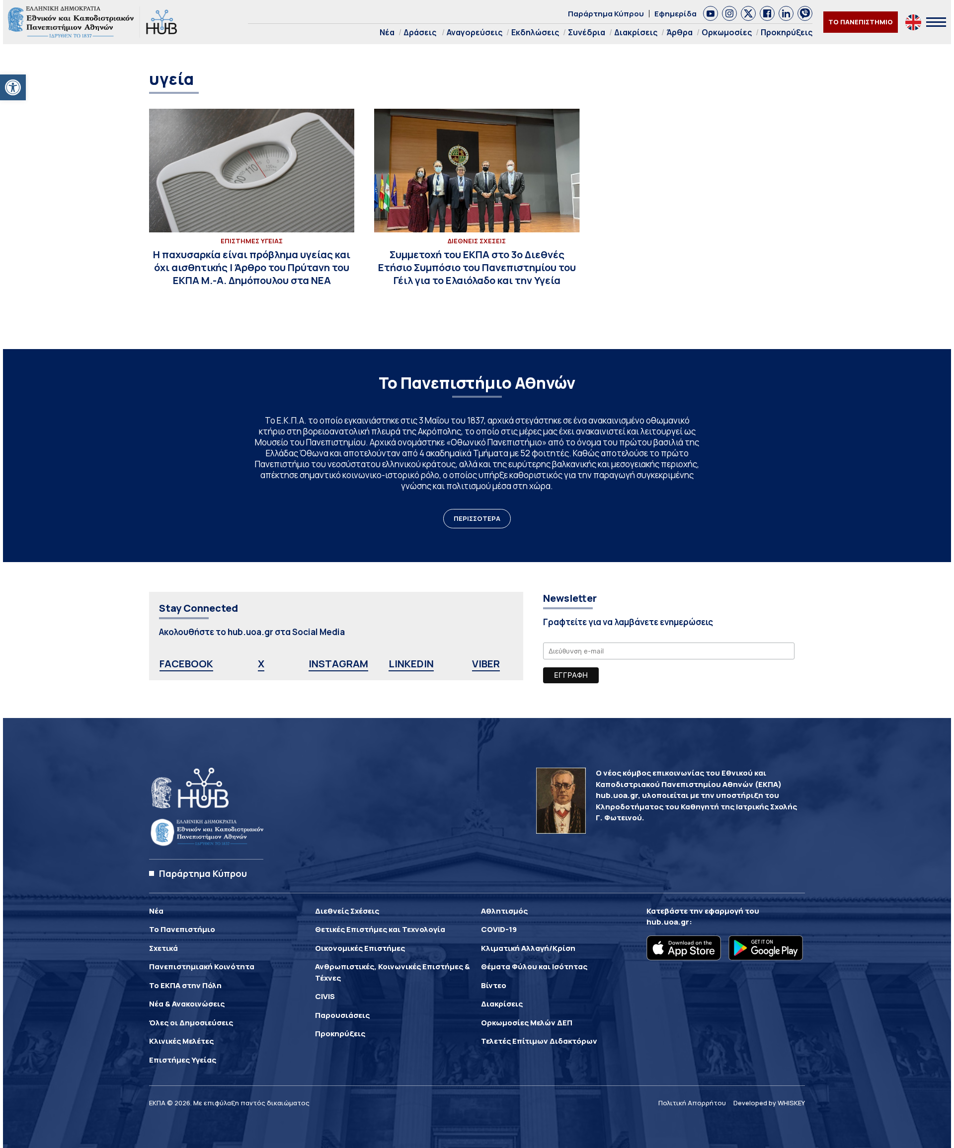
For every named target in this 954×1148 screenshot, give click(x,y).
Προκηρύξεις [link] (786, 32)
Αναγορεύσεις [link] (474, 32)
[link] (13, 87)
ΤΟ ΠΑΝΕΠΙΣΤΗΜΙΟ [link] (860, 21)
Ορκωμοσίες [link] (727, 32)
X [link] (261, 663)
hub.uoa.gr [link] (667, 922)
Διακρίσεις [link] (635, 32)
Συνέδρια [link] (586, 32)
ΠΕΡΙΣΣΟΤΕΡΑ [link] (477, 518)
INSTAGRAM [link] (338, 663)
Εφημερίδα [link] (675, 13)
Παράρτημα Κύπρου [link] (606, 13)
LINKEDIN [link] (411, 663)
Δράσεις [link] (419, 32)
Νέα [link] (387, 32)
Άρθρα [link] (679, 32)
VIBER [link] (486, 663)
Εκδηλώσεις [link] (535, 32)
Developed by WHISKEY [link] (769, 1102)
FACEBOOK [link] (186, 663)
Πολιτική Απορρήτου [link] (692, 1102)
